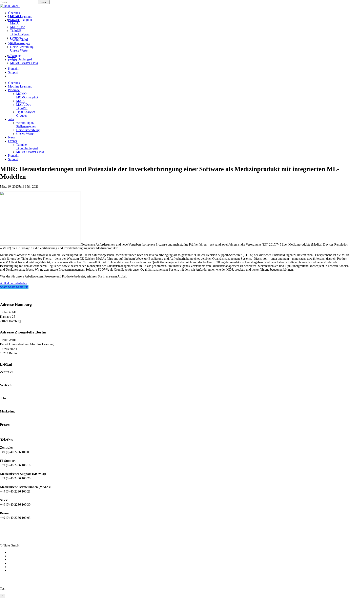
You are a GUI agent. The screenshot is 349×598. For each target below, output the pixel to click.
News (12, 137)
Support (13, 159)
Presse (74, 545)
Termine (21, 144)
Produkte (14, 90)
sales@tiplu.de (9, 389)
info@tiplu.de (9, 376)
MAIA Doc (23, 104)
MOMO (21, 93)
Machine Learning (20, 86)
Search (44, 2)
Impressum (30, 545)
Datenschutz (48, 545)
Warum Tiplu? (25, 122)
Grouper (21, 115)
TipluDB (21, 108)
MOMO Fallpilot (27, 97)
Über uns (14, 82)
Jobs (11, 119)
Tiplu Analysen (26, 112)
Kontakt (13, 155)
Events (12, 141)
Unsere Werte (25, 133)
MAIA (20, 101)
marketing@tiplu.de (12, 416)
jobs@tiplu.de (9, 402)
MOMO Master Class (30, 152)
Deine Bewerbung (28, 130)
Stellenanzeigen (26, 126)
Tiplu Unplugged (27, 148)
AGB (62, 545)
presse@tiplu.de (10, 429)
